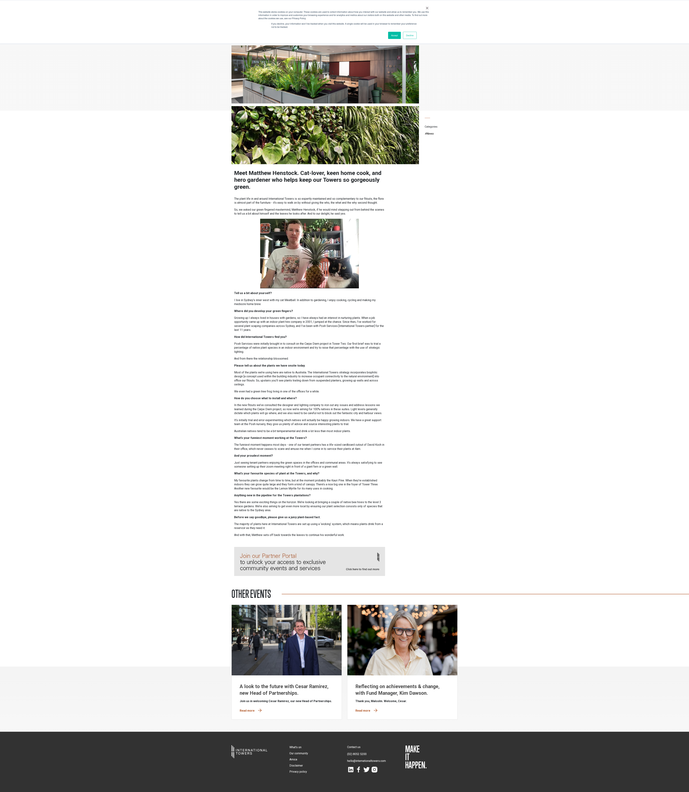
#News (429, 133)
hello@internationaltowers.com (366, 761)
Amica (293, 759)
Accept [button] (394, 35)
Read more (247, 710)
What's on (295, 747)
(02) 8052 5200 (357, 754)
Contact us (353, 747)
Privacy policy (298, 771)
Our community (298, 753)
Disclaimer (296, 765)
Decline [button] (410, 35)
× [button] (427, 6)
